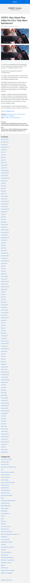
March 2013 (4, 273)
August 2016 (4, 180)
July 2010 (3, 353)
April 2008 (3, 423)
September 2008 (5, 410)
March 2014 (4, 250)
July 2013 (3, 266)
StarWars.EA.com (9, 111)
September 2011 (5, 317)
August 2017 (4, 149)
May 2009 (3, 390)
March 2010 (4, 364)
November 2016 (5, 173)
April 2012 (3, 299)
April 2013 (3, 271)
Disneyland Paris (5, 485)
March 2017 (4, 162)
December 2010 (5, 341)
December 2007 (5, 434)
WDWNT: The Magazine (7, 573)
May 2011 (3, 328)
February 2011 (4, 335)
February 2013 (4, 276)
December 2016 (5, 170)
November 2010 (5, 343)
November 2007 (5, 436)
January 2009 (4, 400)
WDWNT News (4, 567)
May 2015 (3, 216)
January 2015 (4, 227)
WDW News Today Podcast (7, 560)
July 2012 (3, 291)
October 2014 (4, 235)
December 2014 (5, 229)
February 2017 (4, 165)
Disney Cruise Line (5, 474)
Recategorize (4, 536)
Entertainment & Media (6, 495)
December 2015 (5, 201)
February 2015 (4, 224)
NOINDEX (11, 116)
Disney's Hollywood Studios (8, 482)
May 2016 (3, 188)
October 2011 (4, 315)
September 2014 (5, 237)
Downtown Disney (5, 492)
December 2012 (5, 281)
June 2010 (3, 356)
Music (2, 518)
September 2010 (5, 348)
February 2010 (4, 366)
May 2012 (3, 297)
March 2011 (3, 333)
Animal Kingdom (5, 461)
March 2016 (4, 193)
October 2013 (4, 258)
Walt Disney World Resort (7, 557)
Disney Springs (4, 479)
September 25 (4, 452)
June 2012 (3, 294)
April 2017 (3, 160)
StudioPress (9, 580)
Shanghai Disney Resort (7, 542)
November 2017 (5, 141)
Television (3, 544)
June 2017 (3, 154)
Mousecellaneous (5, 513)
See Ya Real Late (5, 539)
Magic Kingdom (5, 508)
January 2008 (4, 431)
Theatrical (3, 549)
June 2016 (3, 185)
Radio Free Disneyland (6, 531)
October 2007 (4, 439)
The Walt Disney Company (7, 547)
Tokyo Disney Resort (6, 552)
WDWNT (5, 26)
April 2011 (3, 330)
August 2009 (4, 382)
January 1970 (4, 449)
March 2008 (4, 426)
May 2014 (3, 245)
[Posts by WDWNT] (2, 26)
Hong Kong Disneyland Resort (8, 500)
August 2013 (4, 263)
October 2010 (4, 346)
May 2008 (3, 421)
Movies (7, 116)
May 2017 (3, 157)
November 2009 (5, 374)
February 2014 (4, 253)
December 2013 (5, 255)
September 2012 (5, 286)
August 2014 (4, 240)
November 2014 (5, 232)
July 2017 (3, 152)
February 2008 (4, 428)
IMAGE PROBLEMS (5, 505)
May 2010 (3, 359)
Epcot (2, 498)
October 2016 (4, 175)
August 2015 (4, 211)
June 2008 (3, 418)
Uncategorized (4, 554)
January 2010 (4, 369)
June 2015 (3, 214)
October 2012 (4, 284)
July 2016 (3, 183)
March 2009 (4, 395)
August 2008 (4, 413)
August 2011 (4, 320)
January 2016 (4, 198)
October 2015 (4, 206)
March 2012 (4, 302)
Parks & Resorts (5, 529)
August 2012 (4, 289)
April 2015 (3, 219)
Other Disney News (5, 526)
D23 (2, 469)
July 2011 (3, 322)
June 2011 (3, 325)
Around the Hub (5, 464)
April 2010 (3, 361)
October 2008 (4, 408)
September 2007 (5, 441)
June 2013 (3, 268)
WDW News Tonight (6, 562)
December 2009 (5, 372)
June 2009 (3, 387)
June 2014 (3, 242)
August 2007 (4, 444)
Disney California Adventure (8, 472)
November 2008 (5, 405)
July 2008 (3, 416)
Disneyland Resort (5, 490)
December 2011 (5, 310)
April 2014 (3, 248)
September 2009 (5, 379)
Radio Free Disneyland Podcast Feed (10, 534)
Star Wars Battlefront (14, 117)
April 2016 (3, 191)
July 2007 (3, 447)
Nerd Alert (3, 521)
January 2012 (4, 307)
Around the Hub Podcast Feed (8, 467)
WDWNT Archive (15, 8)
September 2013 (5, 260)
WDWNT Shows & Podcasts (8, 570)
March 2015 (4, 222)
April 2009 (3, 392)
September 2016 (5, 178)
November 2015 (5, 204)
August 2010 (4, 351)
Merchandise (4, 511)
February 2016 (4, 196)
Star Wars (6, 117)
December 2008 (5, 403)
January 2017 (4, 167)
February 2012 (4, 304)
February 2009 (4, 397)
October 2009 (4, 377)
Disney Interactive (11, 114)
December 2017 (5, 139)
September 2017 (5, 147)
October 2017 (4, 144)
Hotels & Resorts (5, 503)
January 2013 (4, 279)
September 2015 (5, 209)
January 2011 (4, 338)
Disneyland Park (5, 487)
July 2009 (3, 384)
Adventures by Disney (6, 459)
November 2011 (4, 312)
